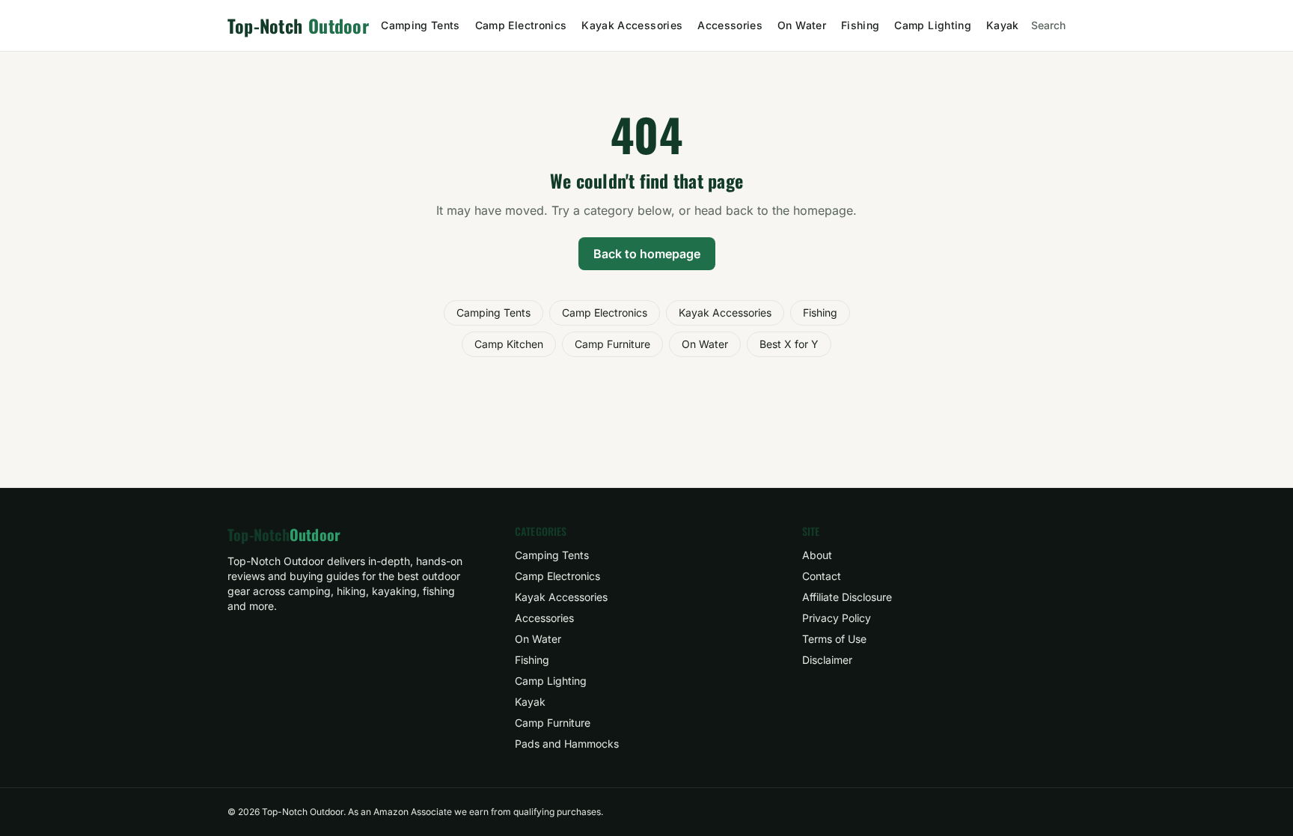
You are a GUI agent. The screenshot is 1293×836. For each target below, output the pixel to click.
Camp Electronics (521, 25)
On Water (801, 25)
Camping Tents (420, 25)
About (817, 555)
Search (1048, 25)
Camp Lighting (932, 25)
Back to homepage (646, 253)
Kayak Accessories (631, 25)
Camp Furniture (612, 344)
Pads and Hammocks (567, 743)
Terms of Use (834, 638)
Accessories (729, 25)
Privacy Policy (836, 617)
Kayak (1002, 25)
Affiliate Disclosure (847, 597)
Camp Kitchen (508, 344)
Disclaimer (827, 659)
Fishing (860, 25)
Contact (821, 576)
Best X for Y (789, 344)
